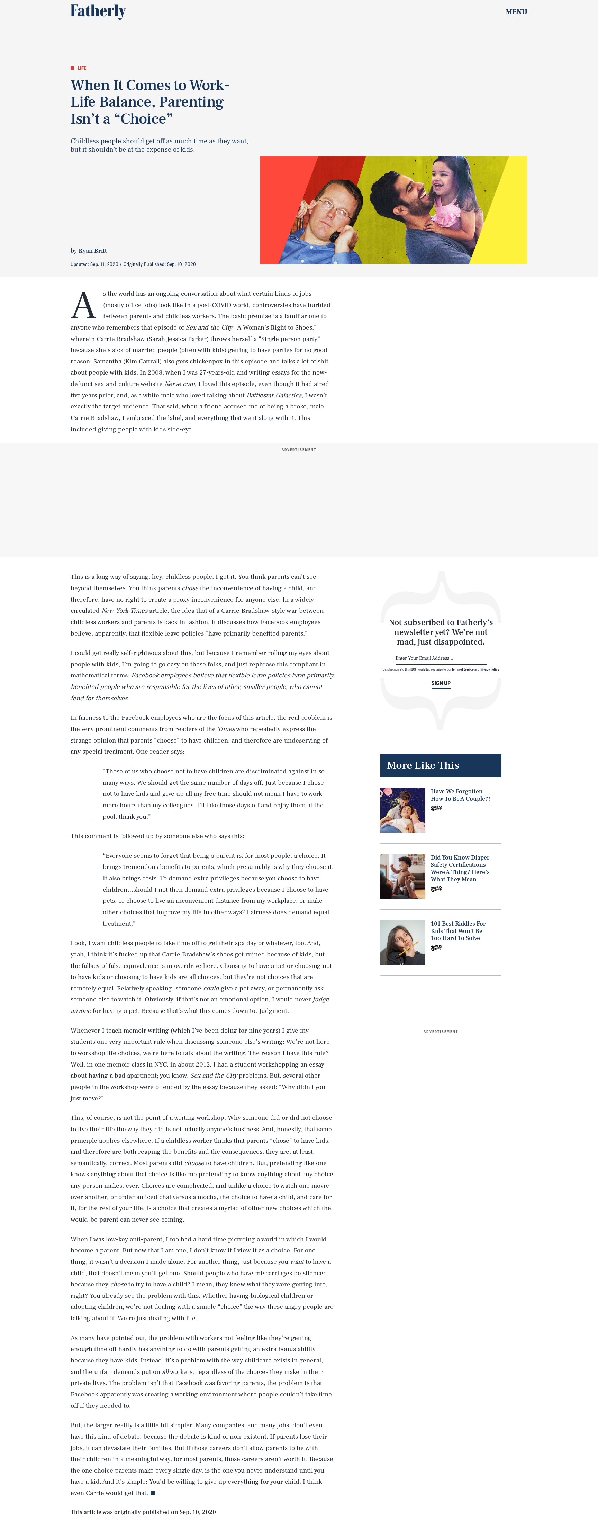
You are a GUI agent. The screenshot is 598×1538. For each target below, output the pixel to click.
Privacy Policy (489, 669)
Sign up (441, 683)
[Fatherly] (98, 12)
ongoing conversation (187, 293)
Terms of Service (462, 669)
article (134, 610)
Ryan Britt (93, 251)
